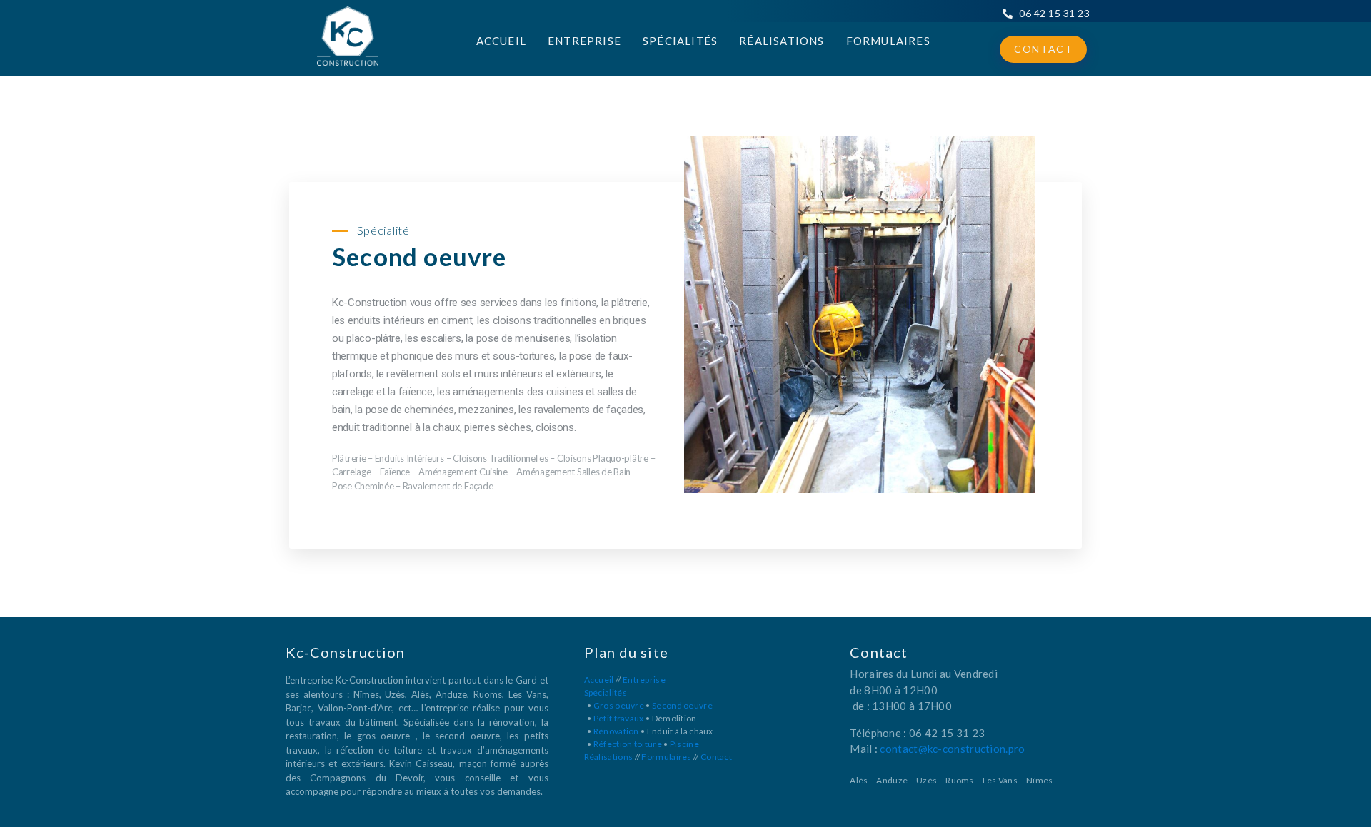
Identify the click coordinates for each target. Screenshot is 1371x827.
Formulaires (888, 40)
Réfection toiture (627, 744)
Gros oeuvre (618, 705)
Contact (1043, 49)
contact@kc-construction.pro (952, 748)
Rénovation (616, 731)
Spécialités (680, 40)
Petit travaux (618, 718)
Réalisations (781, 40)
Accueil (501, 40)
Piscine (684, 744)
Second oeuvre (682, 705)
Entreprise (584, 40)
